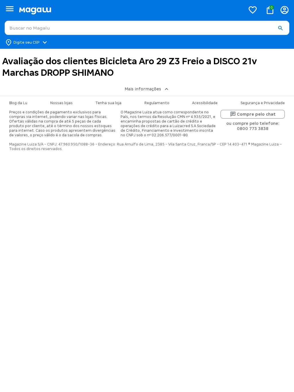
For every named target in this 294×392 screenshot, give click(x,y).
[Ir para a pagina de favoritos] (252, 9)
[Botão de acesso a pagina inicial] (130, 10)
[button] (280, 28)
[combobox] (147, 28)
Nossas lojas (61, 103)
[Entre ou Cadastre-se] (284, 10)
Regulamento (156, 103)
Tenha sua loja (108, 103)
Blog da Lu (18, 103)
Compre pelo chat (256, 114)
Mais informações (143, 89)
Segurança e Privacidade (263, 103)
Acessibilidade (205, 103)
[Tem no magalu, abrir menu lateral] (10, 9)
